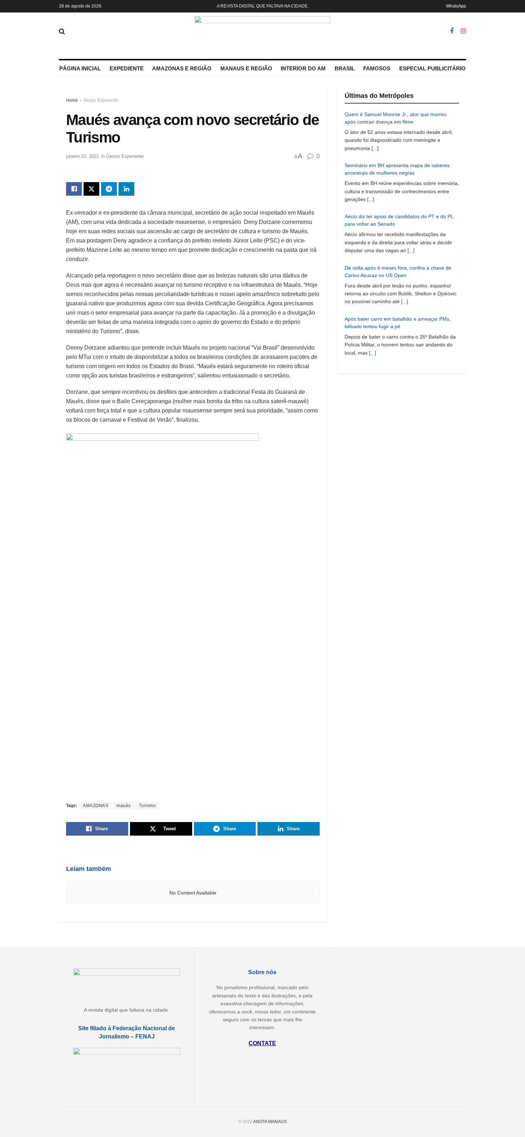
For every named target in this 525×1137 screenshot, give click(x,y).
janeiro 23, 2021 (82, 156)
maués (123, 805)
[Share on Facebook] (74, 189)
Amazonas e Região (181, 68)
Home (72, 100)
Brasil (345, 68)
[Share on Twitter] (91, 189)
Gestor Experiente (101, 100)
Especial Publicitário (432, 68)
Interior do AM (303, 68)
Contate (262, 1043)
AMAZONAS (95, 805)
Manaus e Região (246, 68)
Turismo (147, 805)
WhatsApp (456, 6)
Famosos (376, 68)
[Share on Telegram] (109, 189)
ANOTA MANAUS (270, 1121)
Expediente (127, 68)
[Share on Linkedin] (126, 189)
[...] (375, 148)
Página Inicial (80, 68)
